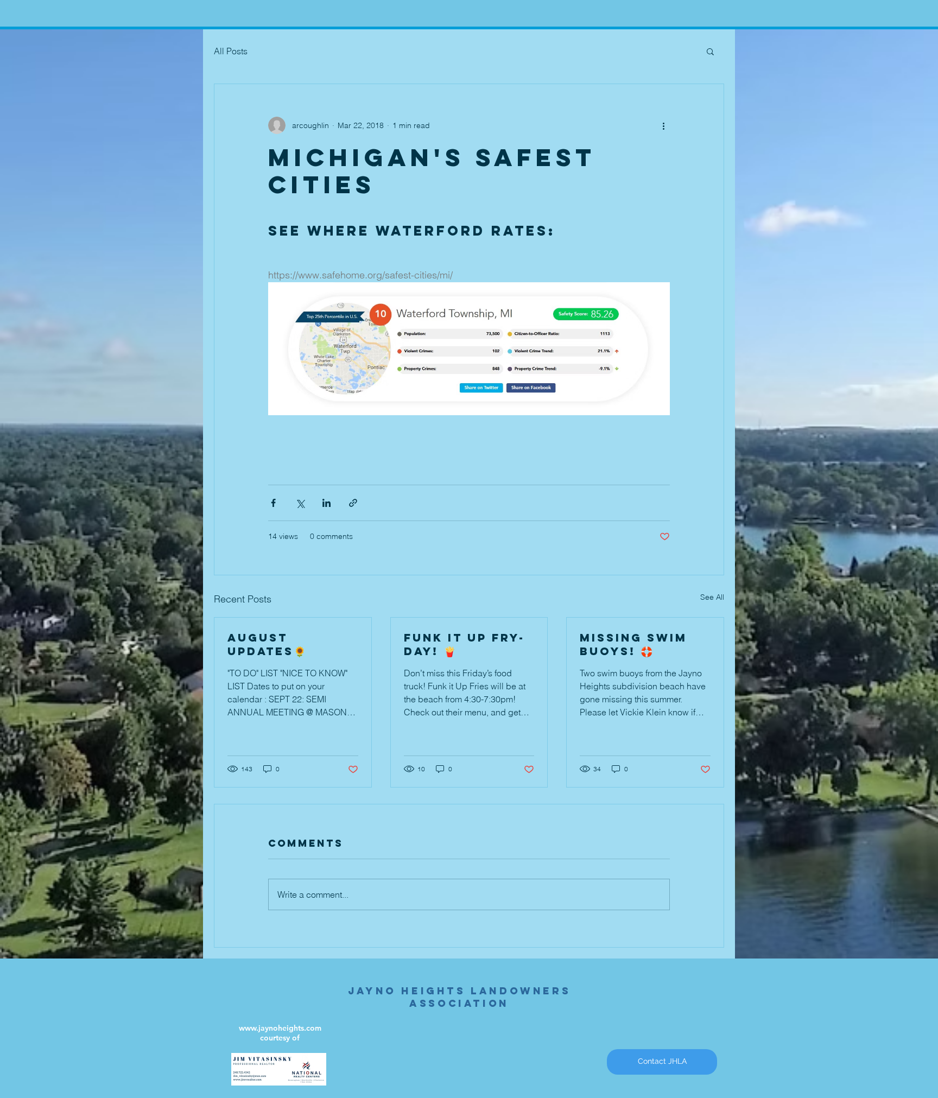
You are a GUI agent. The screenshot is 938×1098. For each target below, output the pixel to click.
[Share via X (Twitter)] (300, 503)
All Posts (231, 51)
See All (712, 597)
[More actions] (663, 125)
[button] (710, 51)
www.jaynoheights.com (280, 1028)
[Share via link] (353, 503)
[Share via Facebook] (273, 503)
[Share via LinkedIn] (326, 503)
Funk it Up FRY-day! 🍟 (464, 644)
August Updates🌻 (266, 644)
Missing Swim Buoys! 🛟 (633, 644)
